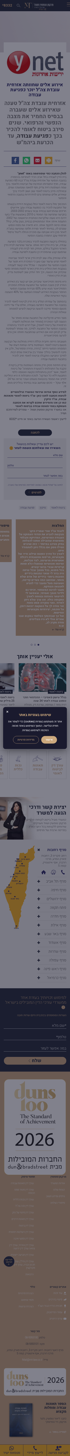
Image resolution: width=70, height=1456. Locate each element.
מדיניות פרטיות (26, 740)
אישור (49, 740)
